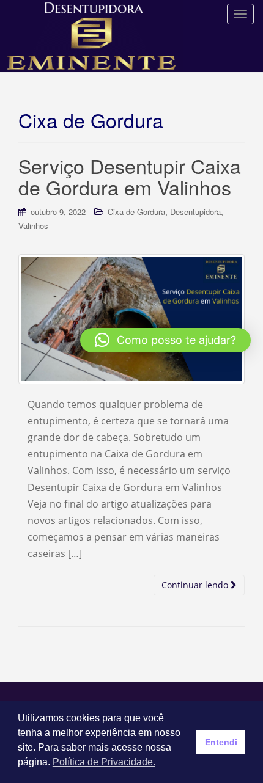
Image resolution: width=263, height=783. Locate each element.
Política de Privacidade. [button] (104, 762)
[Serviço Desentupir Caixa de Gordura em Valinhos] (131, 319)
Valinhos (33, 225)
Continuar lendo (196, 585)
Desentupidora (195, 211)
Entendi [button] (221, 742)
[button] (165, 340)
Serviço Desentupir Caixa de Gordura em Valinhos (129, 176)
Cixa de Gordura (136, 211)
